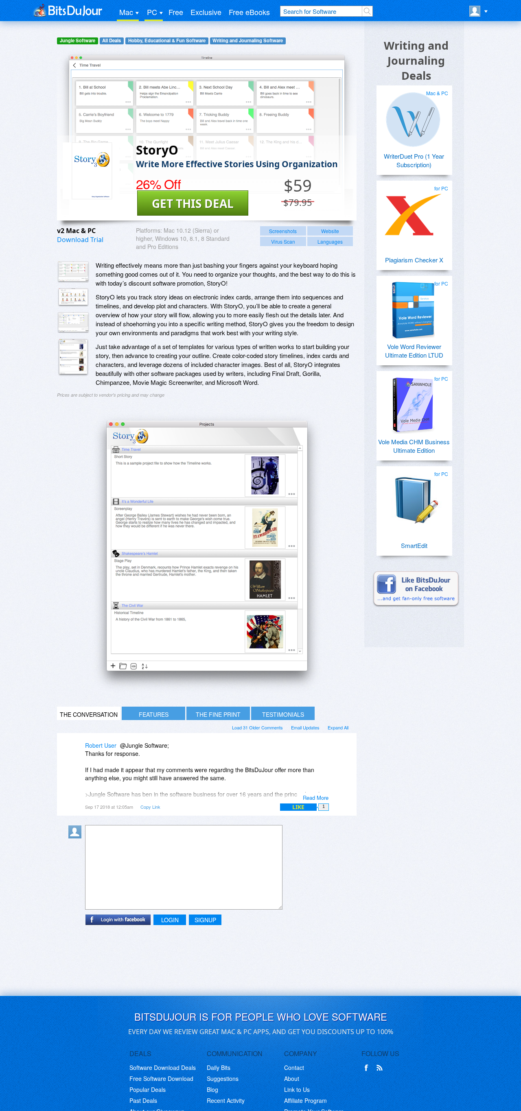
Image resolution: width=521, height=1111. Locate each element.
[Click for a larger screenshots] (207, 692)
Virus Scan (283, 241)
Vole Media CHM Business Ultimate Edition (414, 445)
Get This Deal (193, 203)
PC (152, 12)
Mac (126, 12)
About (291, 1078)
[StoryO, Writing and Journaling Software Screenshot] (73, 323)
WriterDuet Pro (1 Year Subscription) (414, 160)
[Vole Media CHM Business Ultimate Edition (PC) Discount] (413, 402)
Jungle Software (77, 40)
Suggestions (223, 1078)
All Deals (111, 40)
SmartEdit (414, 545)
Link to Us (297, 1089)
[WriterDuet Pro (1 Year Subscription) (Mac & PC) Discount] (413, 116)
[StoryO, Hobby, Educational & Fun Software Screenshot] (73, 357)
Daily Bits (218, 1067)
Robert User (100, 745)
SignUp (205, 920)
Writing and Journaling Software (247, 40)
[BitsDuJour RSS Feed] (380, 1068)
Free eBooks (249, 12)
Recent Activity (226, 1100)
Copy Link (150, 806)
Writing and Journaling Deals (416, 60)
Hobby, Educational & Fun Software (167, 40)
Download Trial (80, 239)
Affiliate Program (305, 1100)
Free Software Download (161, 1078)
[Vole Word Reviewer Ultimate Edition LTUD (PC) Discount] (413, 307)
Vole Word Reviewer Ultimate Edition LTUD (414, 350)
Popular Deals (147, 1089)
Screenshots (283, 230)
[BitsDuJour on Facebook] (367, 1068)
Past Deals (143, 1100)
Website (330, 230)
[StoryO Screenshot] (73, 272)
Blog (212, 1089)
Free (176, 12)
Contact (294, 1067)
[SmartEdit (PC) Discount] (413, 497)
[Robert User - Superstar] (76, 751)
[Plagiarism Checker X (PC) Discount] (413, 211)
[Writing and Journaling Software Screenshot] (73, 297)
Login (170, 920)
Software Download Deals (162, 1067)
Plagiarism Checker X (414, 259)
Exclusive (205, 12)
